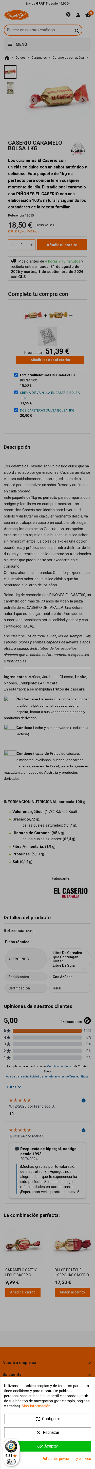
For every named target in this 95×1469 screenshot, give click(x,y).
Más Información (36, 1406)
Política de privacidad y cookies (66, 1459)
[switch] (11, 1461)
